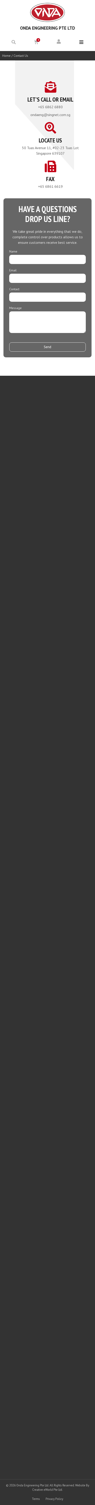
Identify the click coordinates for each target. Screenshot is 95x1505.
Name (13, 251)
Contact (14, 289)
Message (15, 308)
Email (13, 270)
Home (6, 56)
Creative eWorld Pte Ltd (47, 1490)
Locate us (50, 140)
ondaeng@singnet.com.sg (50, 114)
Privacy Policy (54, 1499)
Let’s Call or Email (50, 99)
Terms (36, 1499)
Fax (50, 179)
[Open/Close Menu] (81, 42)
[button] (14, 42)
